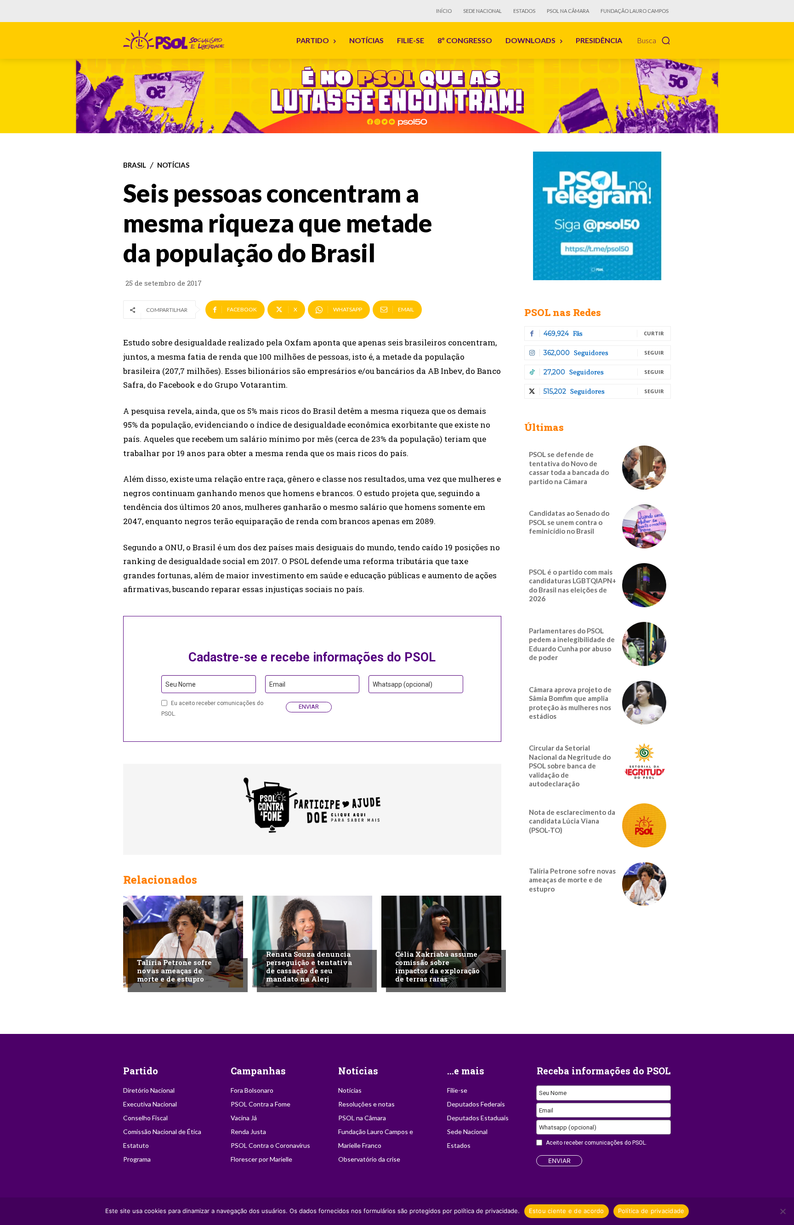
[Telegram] (597, 216)
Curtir (654, 333)
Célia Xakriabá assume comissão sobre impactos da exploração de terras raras (437, 966)
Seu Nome (180, 684)
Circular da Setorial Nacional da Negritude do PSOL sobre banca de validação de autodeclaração (570, 766)
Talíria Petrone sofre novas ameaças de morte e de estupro (174, 970)
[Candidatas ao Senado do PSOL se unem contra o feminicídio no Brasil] (644, 526)
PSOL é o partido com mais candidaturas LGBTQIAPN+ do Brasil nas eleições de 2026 (572, 585)
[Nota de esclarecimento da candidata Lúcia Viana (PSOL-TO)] (644, 825)
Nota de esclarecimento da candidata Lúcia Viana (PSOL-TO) (572, 821)
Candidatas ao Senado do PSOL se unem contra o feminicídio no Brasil (569, 522)
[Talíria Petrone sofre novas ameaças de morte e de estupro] (183, 942)
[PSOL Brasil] (175, 40)
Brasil (134, 165)
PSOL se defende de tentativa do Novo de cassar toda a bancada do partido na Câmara (569, 467)
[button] (654, 40)
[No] (782, 1211)
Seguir (654, 352)
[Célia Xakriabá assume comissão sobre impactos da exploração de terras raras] (441, 942)
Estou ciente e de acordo (566, 1210)
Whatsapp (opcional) (402, 684)
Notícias (173, 165)
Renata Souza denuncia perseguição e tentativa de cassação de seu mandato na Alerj (309, 966)
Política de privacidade (651, 1210)
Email (277, 684)
